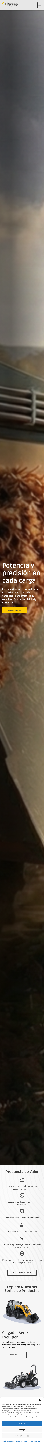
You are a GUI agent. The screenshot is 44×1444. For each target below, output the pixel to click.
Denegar (22, 1430)
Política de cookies (9, 1441)
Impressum (37, 1441)
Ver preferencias (22, 1436)
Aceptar (22, 1423)
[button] (40, 1400)
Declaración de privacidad (24, 1441)
